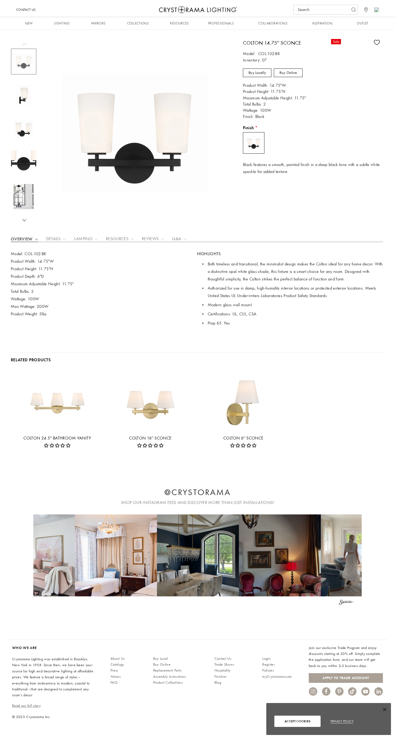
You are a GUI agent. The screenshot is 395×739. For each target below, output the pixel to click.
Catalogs (117, 664)
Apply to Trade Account (345, 678)
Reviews (150, 238)
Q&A (176, 238)
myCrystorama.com (277, 676)
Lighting (62, 23)
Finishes (220, 676)
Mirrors (98, 23)
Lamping (83, 238)
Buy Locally (257, 72)
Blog (217, 682)
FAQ (113, 682)
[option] (24, 64)
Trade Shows (224, 664)
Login (266, 658)
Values (115, 676)
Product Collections (168, 682)
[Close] (384, 710)
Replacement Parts (167, 670)
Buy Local (160, 658)
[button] (116, 555)
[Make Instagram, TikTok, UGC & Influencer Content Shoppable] (346, 603)
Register (268, 664)
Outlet (362, 23)
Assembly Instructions (169, 676)
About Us (117, 658)
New (29, 23)
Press (114, 670)
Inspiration (322, 23)
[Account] (376, 9)
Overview (22, 238)
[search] (323, 9)
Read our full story (26, 705)
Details (53, 238)
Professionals (221, 23)
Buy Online (288, 72)
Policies (268, 670)
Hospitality (222, 670)
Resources (179, 23)
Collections (138, 23)
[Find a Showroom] (366, 9)
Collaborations (272, 23)
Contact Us (25, 10)
